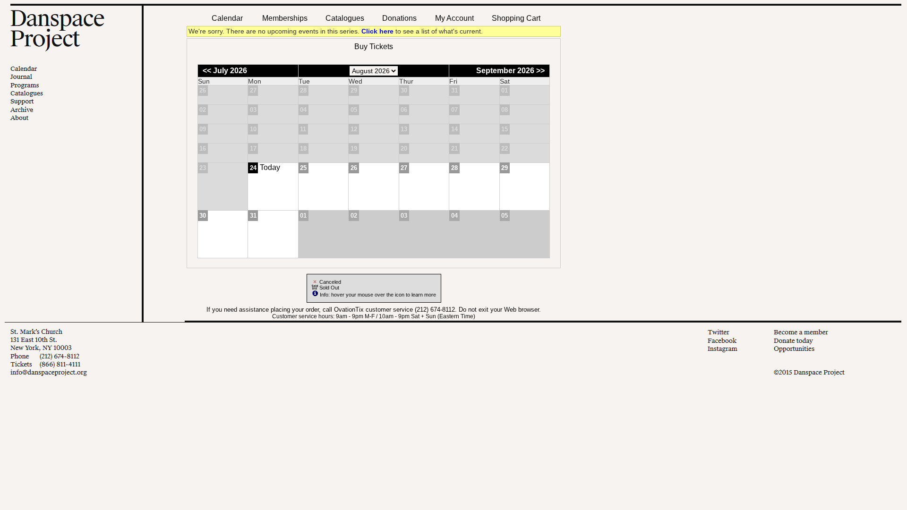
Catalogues (344, 18)
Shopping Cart (516, 18)
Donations (399, 18)
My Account (453, 18)
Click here (377, 31)
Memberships (285, 18)
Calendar (227, 18)
